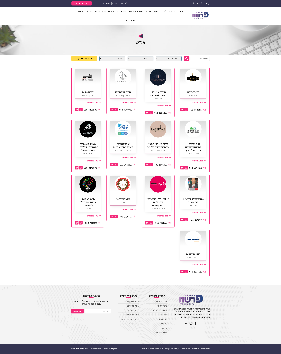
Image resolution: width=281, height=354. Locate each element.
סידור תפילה (169, 11)
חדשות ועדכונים (136, 11)
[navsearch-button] (207, 3)
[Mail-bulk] (182, 109)
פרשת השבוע (152, 11)
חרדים (89, 11)
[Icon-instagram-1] (193, 3)
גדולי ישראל (100, 11)
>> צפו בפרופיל (199, 102)
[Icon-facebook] (201, 3)
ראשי (180, 11)
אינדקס (123, 11)
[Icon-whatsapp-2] (186, 109)
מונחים (80, 11)
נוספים (132, 20)
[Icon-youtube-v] (197, 3)
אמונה (111, 11)
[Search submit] (186, 58)
